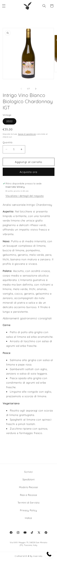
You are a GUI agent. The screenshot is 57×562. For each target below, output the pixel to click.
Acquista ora (28, 172)
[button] (4, 6)
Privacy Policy (28, 510)
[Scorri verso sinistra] (21, 88)
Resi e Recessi (28, 494)
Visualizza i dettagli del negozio (25, 195)
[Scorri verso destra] (35, 88)
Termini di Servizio (29, 502)
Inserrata (37, 556)
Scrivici (28, 471)
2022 (9, 121)
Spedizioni (28, 479)
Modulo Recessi (28, 487)
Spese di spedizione (27, 134)
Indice (28, 517)
